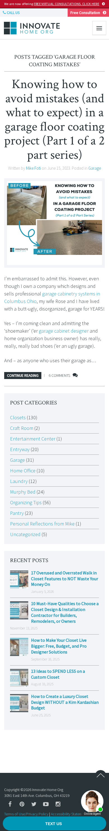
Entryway (20, 449)
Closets (18, 417)
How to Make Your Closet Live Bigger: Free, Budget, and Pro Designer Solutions (59, 646)
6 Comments (59, 375)
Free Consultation (85, 12)
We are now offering (51, 4)
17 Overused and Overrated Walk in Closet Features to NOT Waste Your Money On (64, 578)
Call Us (13, 12)
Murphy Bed (22, 492)
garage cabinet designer (64, 331)
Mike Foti (33, 168)
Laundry (19, 481)
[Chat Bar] (54, 823)
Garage (94, 168)
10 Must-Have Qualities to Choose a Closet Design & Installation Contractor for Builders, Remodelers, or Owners (65, 612)
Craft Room (21, 428)
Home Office (22, 470)
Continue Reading (23, 375)
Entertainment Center (32, 438)
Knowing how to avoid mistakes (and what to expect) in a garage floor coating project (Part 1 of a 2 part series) (54, 119)
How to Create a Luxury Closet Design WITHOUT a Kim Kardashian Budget (65, 702)
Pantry (17, 513)
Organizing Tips (26, 502)
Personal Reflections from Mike (42, 523)
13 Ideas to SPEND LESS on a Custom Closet (58, 674)
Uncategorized (25, 534)
